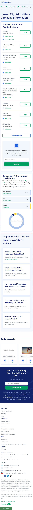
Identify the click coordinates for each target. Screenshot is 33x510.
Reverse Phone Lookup (7, 429)
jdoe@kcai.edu (7, 194)
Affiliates (3, 414)
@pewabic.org (9, 36)
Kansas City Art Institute (20, 7)
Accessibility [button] (4, 504)
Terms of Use (24, 394)
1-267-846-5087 (8, 468)
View (25, 32)
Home (2, 7)
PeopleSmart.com (7, 398)
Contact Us (4, 439)
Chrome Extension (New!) (8, 434)
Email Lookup (5, 432)
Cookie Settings (6, 508)
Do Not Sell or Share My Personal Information (13, 444)
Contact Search (5, 421)
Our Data (3, 426)
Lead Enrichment (5, 424)
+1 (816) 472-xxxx (9, 39)
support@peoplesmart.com (11, 465)
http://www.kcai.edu (11, 259)
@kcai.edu (8, 50)
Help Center (4, 442)
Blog (2, 416)
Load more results (16, 135)
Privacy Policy (8, 396)
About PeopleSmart (6, 411)
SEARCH (16, 164)
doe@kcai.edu (7, 200)
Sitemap (3, 449)
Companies (9, 7)
